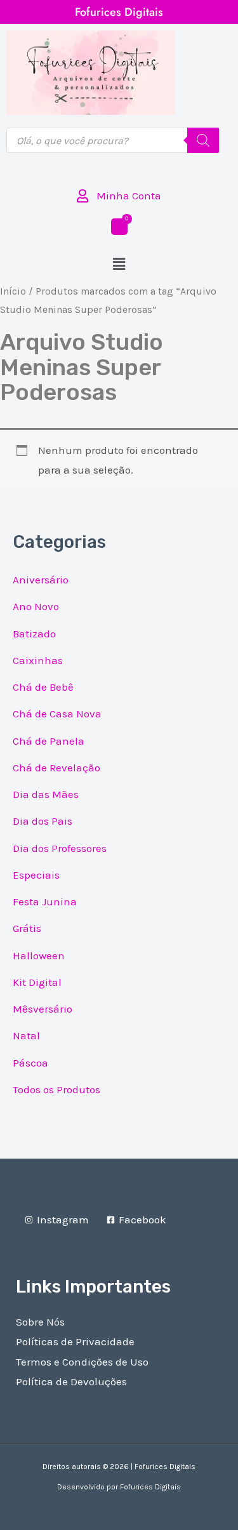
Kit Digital (37, 982)
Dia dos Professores (60, 848)
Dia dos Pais (42, 821)
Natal (26, 1035)
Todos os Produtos (56, 1089)
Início (13, 291)
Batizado (34, 633)
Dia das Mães (46, 794)
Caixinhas (38, 660)
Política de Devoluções (71, 1381)
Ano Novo (36, 606)
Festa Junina (45, 901)
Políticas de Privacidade (75, 1341)
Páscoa (30, 1062)
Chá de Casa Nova (57, 713)
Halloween (39, 955)
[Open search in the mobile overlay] (112, 140)
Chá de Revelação (56, 767)
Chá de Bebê (43, 687)
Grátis (27, 928)
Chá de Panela (48, 741)
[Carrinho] (119, 226)
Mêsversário (42, 1008)
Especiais (36, 874)
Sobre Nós (40, 1321)
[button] (118, 264)
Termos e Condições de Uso (82, 1361)
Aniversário (41, 579)
